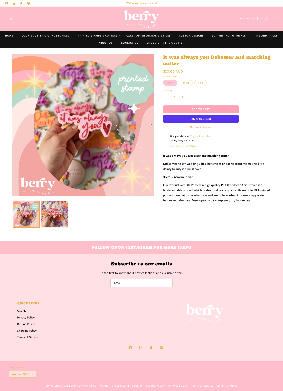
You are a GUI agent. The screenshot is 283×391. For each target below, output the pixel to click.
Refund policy (155, 386)
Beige (186, 82)
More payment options (201, 127)
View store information (183, 145)
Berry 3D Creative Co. (83, 386)
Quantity (167, 90)
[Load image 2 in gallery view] (54, 214)
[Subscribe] (168, 283)
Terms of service (202, 386)
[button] (10, 18)
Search (21, 311)
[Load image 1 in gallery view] (26, 214)
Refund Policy (26, 324)
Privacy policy (178, 386)
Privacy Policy (26, 317)
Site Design (135, 386)
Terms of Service (27, 337)
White (170, 82)
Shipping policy (227, 386)
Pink (200, 82)
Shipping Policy (27, 330)
